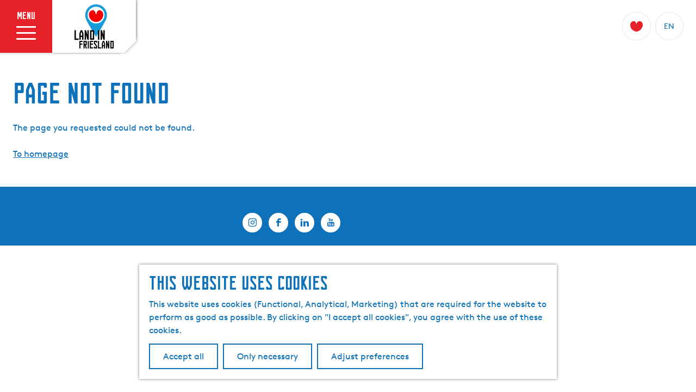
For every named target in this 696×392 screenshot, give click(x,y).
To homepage (41, 154)
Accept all (183, 356)
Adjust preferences (370, 356)
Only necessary (267, 356)
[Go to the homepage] (94, 26)
